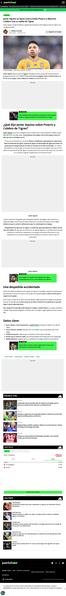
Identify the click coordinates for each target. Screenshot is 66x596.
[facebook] (52, 563)
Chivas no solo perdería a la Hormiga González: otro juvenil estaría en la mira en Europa (38, 437)
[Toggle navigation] (1, 2)
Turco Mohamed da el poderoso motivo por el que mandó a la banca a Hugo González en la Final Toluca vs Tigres (37, 116)
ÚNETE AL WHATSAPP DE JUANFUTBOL (31, 10)
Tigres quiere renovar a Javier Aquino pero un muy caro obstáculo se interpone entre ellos (36, 346)
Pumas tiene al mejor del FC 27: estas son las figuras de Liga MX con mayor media (35, 544)
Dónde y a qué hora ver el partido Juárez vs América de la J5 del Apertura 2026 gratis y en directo (40, 415)
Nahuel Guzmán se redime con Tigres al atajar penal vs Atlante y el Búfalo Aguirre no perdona (35, 515)
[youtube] (63, 563)
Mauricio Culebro (29, 357)
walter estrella (17, 31)
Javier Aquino (8, 133)
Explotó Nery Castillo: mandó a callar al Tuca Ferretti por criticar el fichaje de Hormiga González (40, 426)
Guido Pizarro (34, 325)
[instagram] (56, 563)
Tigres (25, 74)
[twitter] (59, 563)
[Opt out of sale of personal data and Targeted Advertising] (3, 593)
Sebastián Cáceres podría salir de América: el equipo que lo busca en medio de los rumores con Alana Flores (38, 404)
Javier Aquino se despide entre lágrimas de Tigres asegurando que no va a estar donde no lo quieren (35, 278)
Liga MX (20, 401)
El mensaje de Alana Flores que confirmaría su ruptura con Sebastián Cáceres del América (36, 505)
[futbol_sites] (7, 579)
